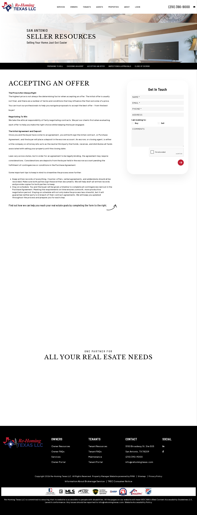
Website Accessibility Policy (138, 502)
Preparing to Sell (55, 66)
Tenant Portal (95, 462)
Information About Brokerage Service (85, 481)
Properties (113, 7)
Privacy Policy (155, 476)
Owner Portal (58, 462)
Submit (181, 163)
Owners (74, 7)
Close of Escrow (142, 66)
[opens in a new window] (148, 491)
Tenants (87, 7)
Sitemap (142, 476)
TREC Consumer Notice (120, 481)
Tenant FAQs (95, 451)
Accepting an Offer (96, 66)
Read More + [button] (88, 305)
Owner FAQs (58, 451)
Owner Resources (60, 446)
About (127, 7)
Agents (99, 7)
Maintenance (95, 456)
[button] (192, 6)
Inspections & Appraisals (119, 66)
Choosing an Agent (75, 66)
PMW (132, 476)
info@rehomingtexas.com (139, 462)
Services (61, 7)
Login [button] (137, 7)
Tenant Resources (97, 446)
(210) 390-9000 (179, 7)
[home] (19, 6)
